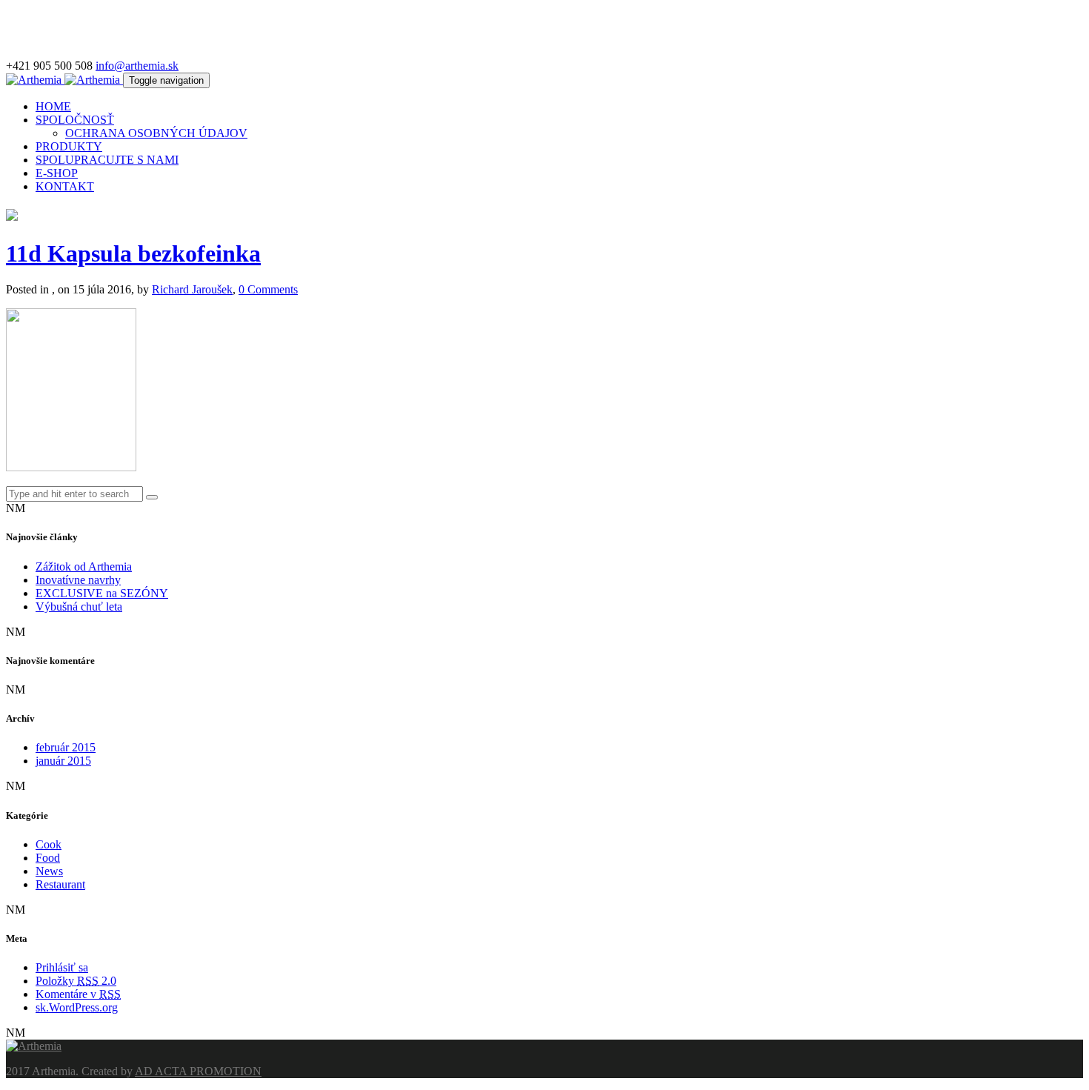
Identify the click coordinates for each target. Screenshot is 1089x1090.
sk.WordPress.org (77, 1007)
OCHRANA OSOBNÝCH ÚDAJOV (156, 133)
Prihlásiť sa (62, 967)
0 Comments (268, 289)
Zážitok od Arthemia (84, 566)
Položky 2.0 (76, 980)
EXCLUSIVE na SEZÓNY (102, 593)
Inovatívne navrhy (78, 580)
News (49, 871)
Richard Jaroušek (192, 289)
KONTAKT (65, 186)
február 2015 (66, 747)
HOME (53, 106)
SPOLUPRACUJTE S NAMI (107, 159)
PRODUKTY (69, 146)
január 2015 (63, 760)
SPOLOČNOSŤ (75, 119)
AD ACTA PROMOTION (198, 1071)
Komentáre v (78, 994)
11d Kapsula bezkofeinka (133, 253)
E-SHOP (57, 173)
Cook (48, 844)
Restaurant (60, 884)
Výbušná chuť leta (79, 606)
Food (48, 857)
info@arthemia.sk (137, 65)
